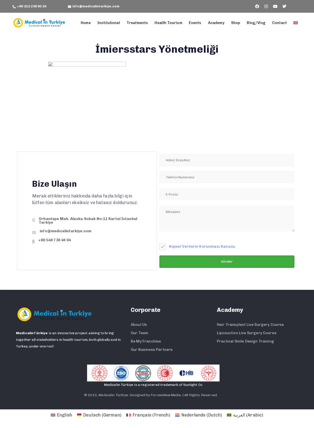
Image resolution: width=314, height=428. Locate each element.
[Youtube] (275, 6)
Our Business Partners (152, 349)
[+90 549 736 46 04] (87, 241)
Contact (279, 23)
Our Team (139, 333)
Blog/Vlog (256, 23)
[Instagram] (266, 6)
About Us (139, 324)
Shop (235, 23)
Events (195, 23)
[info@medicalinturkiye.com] (87, 232)
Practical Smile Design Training (245, 341)
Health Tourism (168, 23)
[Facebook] (257, 6)
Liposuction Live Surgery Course (246, 333)
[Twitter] (284, 6)
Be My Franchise (146, 341)
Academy (216, 23)
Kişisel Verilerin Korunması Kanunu (202, 246)
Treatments (137, 23)
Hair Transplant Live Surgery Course (250, 324)
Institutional (108, 23)
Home (86, 23)
